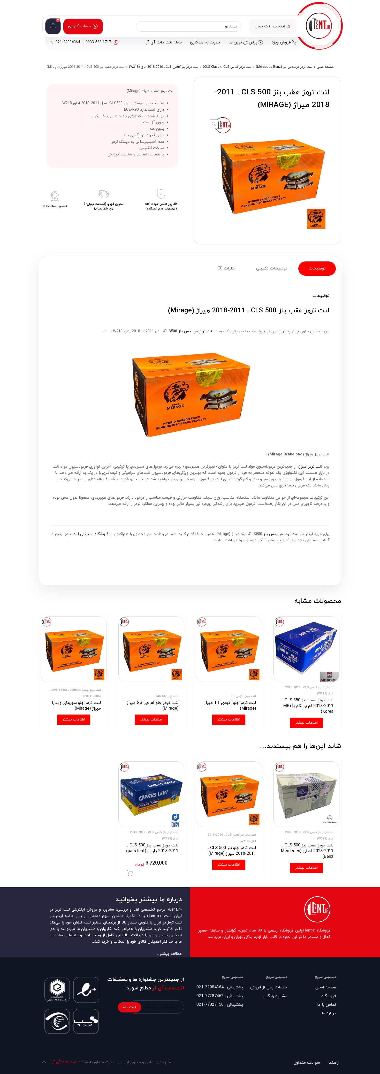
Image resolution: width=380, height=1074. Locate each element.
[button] (214, 123)
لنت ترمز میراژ (310, 466)
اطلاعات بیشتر (306, 867)
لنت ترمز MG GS (167, 696)
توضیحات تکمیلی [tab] (271, 268)
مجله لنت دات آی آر (164, 42)
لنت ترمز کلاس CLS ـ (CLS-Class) (227, 67)
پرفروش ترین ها (242, 42)
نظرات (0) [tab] (226, 268)
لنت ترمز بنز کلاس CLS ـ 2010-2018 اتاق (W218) (164, 67)
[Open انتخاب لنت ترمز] (288, 26)
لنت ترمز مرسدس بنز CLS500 (188, 331)
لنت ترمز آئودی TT (243, 696)
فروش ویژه (281, 42)
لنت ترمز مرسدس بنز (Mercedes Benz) (284, 67)
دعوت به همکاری (205, 42)
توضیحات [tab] (317, 268)
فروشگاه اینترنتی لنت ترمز (87, 534)
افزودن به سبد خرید (130, 873)
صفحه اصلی (325, 67)
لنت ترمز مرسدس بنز (280, 534)
